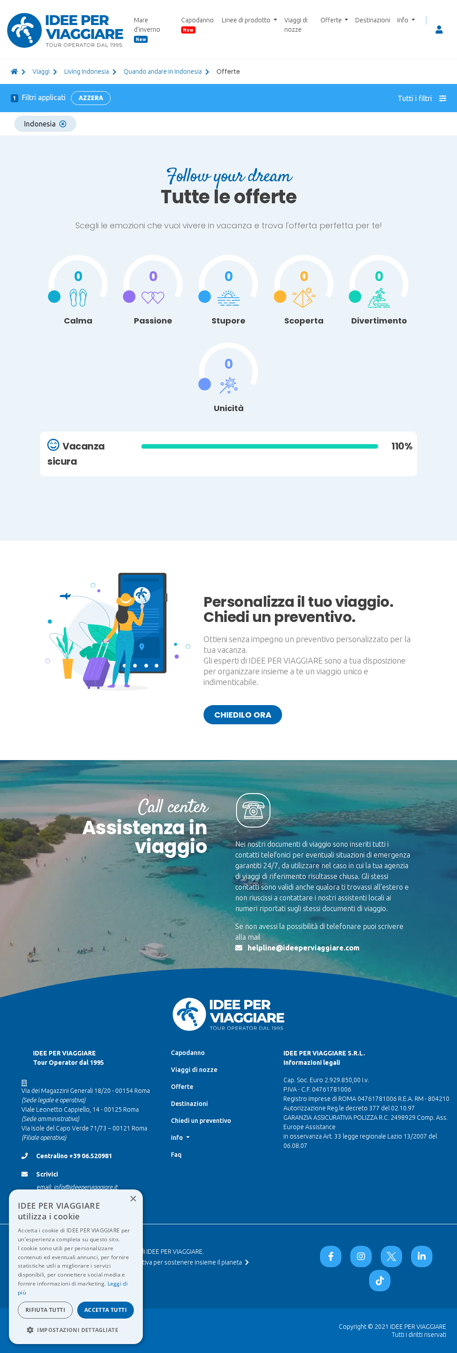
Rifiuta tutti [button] (45, 1310)
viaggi (41, 71)
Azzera (91, 97)
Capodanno (197, 25)
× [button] (132, 1199)
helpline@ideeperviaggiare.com (304, 948)
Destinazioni (372, 20)
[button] (76, 1329)
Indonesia (40, 124)
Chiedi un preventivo (201, 1120)
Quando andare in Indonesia (163, 71)
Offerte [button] (331, 20)
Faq (176, 1154)
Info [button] (403, 20)
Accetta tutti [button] (105, 1310)
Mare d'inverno (147, 29)
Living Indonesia (86, 71)
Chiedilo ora (242, 714)
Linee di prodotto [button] (247, 20)
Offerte (182, 1086)
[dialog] (76, 1266)
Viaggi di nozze (295, 25)
